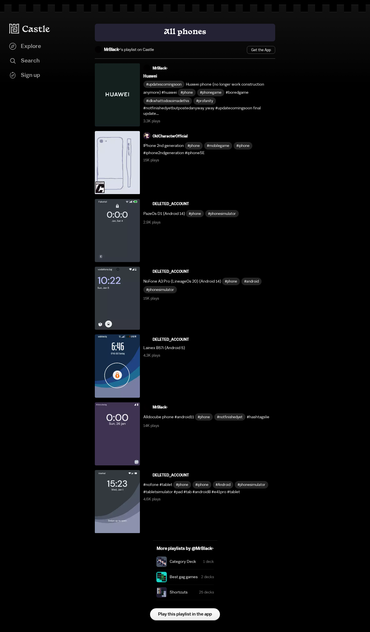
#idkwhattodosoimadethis (167, 101)
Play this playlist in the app (185, 614)
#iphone (242, 146)
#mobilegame (218, 146)
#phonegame (210, 92)
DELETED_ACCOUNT (171, 204)
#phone (187, 92)
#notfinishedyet (230, 417)
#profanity (204, 101)
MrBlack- (112, 50)
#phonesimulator (222, 213)
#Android (223, 485)
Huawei (150, 76)
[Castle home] (29, 29)
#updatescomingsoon (164, 84)
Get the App (261, 50)
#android (251, 281)
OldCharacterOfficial (170, 136)
